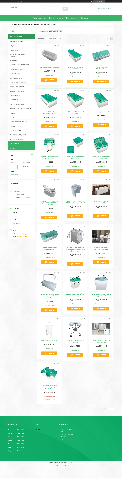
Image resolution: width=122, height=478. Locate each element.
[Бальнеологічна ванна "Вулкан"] (75, 56)
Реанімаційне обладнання (18, 135)
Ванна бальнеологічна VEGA (49, 67)
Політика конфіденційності (71, 463)
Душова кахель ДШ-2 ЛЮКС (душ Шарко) (101, 294)
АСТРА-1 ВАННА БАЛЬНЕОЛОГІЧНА (101, 67)
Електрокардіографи (16, 69)
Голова (12, 117)
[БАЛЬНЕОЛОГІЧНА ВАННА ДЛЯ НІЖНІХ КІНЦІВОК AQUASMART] (49, 190)
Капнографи (14, 100)
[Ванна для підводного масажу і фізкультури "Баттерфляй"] (49, 374)
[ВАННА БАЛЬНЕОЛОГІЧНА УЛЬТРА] (75, 100)
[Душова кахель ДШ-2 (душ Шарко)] (75, 283)
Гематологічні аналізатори (18, 82)
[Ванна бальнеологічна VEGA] (49, 56)
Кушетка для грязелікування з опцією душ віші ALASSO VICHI (49, 295)
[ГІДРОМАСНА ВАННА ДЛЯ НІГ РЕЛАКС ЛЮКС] (101, 145)
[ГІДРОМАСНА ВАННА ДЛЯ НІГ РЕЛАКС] (75, 145)
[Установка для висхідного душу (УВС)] (75, 329)
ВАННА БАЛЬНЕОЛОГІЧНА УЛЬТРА (75, 112)
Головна (12, 113)
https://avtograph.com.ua (23, 234)
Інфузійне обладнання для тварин (20, 108)
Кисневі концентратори (17, 104)
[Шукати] (65, 9)
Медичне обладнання (31, 24)
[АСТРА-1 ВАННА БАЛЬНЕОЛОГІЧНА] (101, 56)
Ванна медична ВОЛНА (101, 112)
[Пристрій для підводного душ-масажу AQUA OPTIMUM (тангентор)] (75, 236)
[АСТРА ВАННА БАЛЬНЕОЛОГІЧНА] (49, 100)
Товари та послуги (56, 18)
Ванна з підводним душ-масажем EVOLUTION (101, 248)
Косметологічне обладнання (18, 122)
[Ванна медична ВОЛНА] (101, 100)
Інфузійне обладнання (16, 78)
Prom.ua (70, 462)
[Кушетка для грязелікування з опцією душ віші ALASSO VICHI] (49, 283)
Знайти (26, 167)
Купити (51, 80)
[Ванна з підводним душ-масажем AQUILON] (101, 190)
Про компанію (71, 18)
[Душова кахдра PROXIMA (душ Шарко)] (101, 329)
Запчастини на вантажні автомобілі (17, 55)
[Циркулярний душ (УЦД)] (49, 329)
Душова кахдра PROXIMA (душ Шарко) (101, 341)
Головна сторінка (39, 18)
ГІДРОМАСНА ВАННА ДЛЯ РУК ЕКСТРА (49, 157)
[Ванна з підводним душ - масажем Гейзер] (49, 236)
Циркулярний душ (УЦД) (49, 340)
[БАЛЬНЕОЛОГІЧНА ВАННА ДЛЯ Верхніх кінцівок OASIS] (75, 190)
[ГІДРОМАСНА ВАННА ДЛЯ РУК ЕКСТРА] (49, 145)
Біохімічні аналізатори (17, 87)
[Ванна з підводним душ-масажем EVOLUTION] (101, 236)
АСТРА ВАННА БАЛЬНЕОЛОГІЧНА (49, 112)
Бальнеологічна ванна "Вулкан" (75, 67)
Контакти (84, 18)
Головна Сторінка (15, 130)
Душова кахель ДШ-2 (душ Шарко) (75, 294)
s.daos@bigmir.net (22, 236)
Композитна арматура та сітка (19, 65)
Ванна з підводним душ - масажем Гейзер (49, 248)
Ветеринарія (13, 60)
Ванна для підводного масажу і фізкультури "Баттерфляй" (49, 386)
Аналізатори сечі (15, 95)
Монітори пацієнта (15, 73)
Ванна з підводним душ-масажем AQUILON (101, 202)
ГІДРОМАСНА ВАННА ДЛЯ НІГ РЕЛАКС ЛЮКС (101, 157)
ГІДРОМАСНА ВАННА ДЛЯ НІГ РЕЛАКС (75, 157)
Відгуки (12, 148)
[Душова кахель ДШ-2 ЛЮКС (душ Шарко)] (101, 283)
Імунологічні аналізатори (17, 91)
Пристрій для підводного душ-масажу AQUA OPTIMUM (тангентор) (75, 249)
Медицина (13, 46)
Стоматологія (14, 50)
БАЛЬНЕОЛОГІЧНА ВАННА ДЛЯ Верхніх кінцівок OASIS (75, 202)
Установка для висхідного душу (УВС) (75, 341)
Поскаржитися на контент (56, 463)
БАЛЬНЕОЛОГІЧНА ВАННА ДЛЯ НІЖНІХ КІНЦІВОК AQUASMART (49, 202)
